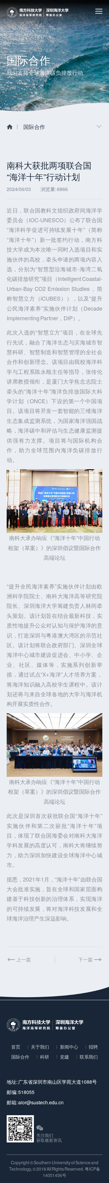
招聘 (93, 1046)
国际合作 (20, 1056)
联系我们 (89, 1056)
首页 (15, 1046)
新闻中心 (69, 1046)
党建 (64, 1056)
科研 (44, 1056)
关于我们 (40, 1046)
